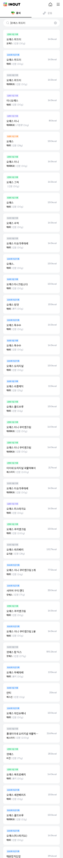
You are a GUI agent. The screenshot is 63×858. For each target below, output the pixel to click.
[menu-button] (58, 4)
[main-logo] (11, 4)
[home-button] (50, 4)
